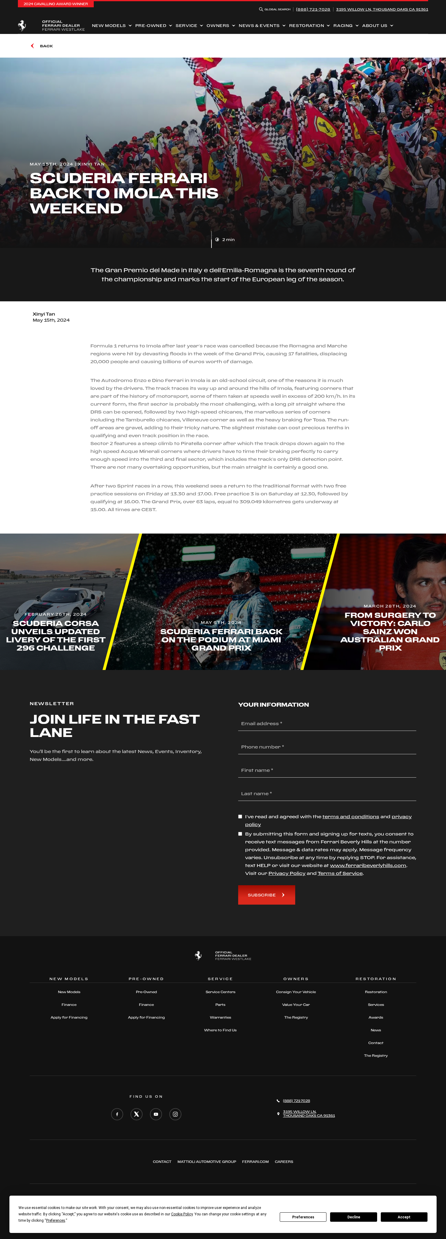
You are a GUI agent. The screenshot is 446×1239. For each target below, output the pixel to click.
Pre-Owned (150, 25)
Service (186, 25)
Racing (343, 25)
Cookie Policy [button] (182, 1214)
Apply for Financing (69, 1017)
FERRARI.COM (255, 1162)
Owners (218, 25)
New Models (109, 25)
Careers (284, 1162)
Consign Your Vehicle (296, 992)
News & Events (259, 25)
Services (376, 1004)
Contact (375, 1043)
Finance (69, 1004)
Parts (220, 1004)
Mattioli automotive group (206, 1162)
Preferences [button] (55, 1220)
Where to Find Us (220, 1030)
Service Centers (220, 992)
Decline (353, 1217)
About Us (374, 25)
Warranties (220, 1017)
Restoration (306, 25)
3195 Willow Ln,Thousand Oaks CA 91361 (382, 9)
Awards (376, 1017)
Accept (404, 1217)
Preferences (303, 1217)
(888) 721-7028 (313, 9)
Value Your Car (296, 1004)
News (376, 1030)
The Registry (296, 1017)
